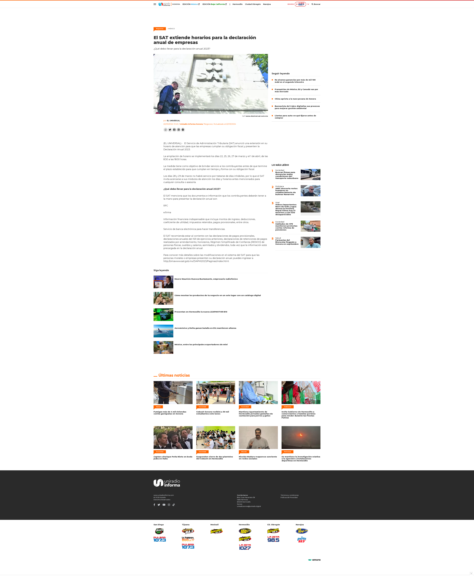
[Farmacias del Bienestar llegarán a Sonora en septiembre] (310, 242)
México (171, 29)
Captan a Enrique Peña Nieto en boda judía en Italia (173, 458)
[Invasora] (160, 531)
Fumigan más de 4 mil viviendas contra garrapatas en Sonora (170, 413)
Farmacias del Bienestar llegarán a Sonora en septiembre (287, 242)
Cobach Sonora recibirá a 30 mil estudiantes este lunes (212, 413)
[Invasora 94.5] (188, 531)
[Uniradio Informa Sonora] (169, 4)
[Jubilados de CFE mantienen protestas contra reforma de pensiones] (310, 226)
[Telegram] (183, 130)
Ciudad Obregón (253, 4)
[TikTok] (174, 504)
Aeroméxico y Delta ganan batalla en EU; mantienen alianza (205, 328)
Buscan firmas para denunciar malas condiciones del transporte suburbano (286, 175)
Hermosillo (238, 4)
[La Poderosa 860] (188, 539)
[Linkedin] (178, 130)
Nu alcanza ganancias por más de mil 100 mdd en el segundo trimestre (295, 81)
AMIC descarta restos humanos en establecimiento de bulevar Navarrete (286, 191)
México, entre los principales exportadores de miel (201, 344)
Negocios (159, 29)
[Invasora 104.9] (216, 531)
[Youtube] (164, 504)
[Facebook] (174, 130)
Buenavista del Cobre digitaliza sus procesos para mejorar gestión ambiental (297, 107)
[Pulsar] (160, 539)
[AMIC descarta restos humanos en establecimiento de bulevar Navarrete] (310, 190)
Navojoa (267, 4)
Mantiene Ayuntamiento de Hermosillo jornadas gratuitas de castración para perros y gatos (256, 414)
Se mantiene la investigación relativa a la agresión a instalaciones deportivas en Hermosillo (301, 459)
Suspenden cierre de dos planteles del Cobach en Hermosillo (214, 458)
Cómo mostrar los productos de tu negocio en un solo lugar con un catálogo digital (218, 295)
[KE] (302, 531)
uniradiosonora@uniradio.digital (249, 506)
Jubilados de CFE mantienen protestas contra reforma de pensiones (286, 227)
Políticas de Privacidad (289, 497)
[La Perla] (302, 539)
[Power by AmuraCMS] (314, 560)
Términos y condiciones (290, 495)
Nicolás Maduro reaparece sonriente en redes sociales (258, 458)
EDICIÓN (190, 4)
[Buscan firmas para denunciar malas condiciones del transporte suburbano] (310, 174)
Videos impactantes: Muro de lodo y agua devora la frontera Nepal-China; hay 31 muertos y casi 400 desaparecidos (286, 209)
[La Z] (245, 547)
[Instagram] (169, 504)
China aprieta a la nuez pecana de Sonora (295, 99)
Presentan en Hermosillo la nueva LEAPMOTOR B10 (201, 312)
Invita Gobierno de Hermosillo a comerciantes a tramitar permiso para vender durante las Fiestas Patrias (299, 415)
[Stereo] (245, 531)
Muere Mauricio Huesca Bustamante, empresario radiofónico (206, 279)
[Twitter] (170, 130)
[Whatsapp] (165, 130)
